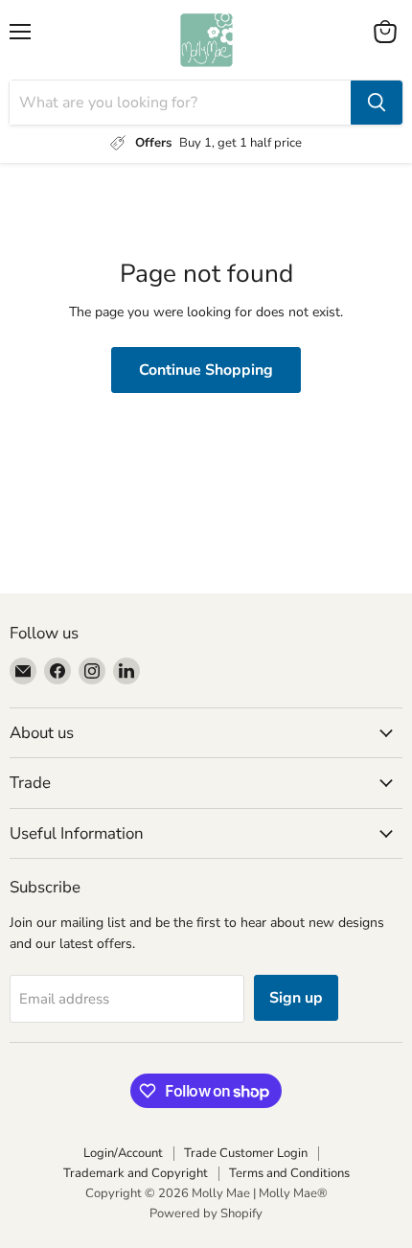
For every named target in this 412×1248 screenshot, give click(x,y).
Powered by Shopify (206, 1213)
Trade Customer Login (246, 1153)
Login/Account (123, 1153)
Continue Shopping (206, 370)
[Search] (376, 103)
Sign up (296, 997)
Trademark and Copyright (135, 1173)
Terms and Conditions (289, 1173)
